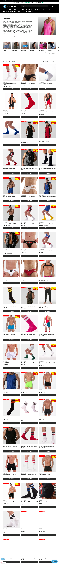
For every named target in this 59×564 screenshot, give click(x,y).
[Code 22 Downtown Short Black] (47, 407)
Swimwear (5, 50)
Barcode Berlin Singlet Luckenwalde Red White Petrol (46, 335)
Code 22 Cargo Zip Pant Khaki (26, 529)
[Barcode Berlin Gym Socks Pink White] (29, 323)
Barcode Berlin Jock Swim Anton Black (28, 83)
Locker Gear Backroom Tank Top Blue (9, 390)
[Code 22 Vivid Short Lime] (29, 380)
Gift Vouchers (10, 11)
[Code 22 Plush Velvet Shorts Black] (11, 491)
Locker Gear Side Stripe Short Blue (9, 196)
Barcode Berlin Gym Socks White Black (28, 223)
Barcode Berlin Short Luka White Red (9, 362)
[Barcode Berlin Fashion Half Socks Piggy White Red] (11, 72)
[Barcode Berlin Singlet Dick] (11, 101)
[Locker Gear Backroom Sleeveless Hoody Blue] (47, 185)
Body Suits (23, 50)
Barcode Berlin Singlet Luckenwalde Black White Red (46, 112)
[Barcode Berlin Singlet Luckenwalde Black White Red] (47, 101)
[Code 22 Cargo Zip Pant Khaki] (29, 519)
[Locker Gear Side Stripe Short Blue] (11, 185)
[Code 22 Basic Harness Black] (47, 268)
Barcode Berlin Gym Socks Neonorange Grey (47, 558)
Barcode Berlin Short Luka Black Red (9, 474)
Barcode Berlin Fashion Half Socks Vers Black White (47, 169)
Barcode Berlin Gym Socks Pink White (28, 334)
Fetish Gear (16, 9)
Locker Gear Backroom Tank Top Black (10, 446)
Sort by (10, 61)
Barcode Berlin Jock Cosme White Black (28, 558)
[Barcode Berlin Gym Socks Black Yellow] (11, 295)
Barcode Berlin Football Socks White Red (28, 474)
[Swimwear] (7, 45)
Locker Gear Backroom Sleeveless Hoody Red (47, 140)
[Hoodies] (16, 45)
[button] (55, 6)
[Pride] (43, 45)
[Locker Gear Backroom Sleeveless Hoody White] (29, 129)
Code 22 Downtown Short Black (45, 418)
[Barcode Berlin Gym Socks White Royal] (47, 72)
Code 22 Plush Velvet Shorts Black (9, 501)
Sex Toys (45, 9)
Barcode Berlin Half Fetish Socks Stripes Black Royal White (29, 502)
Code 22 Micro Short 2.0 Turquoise (9, 334)
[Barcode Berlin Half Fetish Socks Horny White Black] (11, 519)
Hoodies (14, 50)
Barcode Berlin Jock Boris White (9, 279)
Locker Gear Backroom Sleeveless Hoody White (28, 141)
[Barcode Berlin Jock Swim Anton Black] (29, 72)
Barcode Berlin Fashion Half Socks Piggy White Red (10, 84)
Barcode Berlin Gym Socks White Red (46, 250)
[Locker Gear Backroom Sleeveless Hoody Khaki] (29, 295)
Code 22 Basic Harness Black (44, 279)
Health (29, 11)
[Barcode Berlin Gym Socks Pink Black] (11, 547)
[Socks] (52, 45)
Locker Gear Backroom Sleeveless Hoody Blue (47, 196)
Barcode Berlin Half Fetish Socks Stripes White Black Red (46, 447)
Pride (40, 50)
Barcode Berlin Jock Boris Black (27, 250)
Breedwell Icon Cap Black (43, 501)
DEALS (19, 11)
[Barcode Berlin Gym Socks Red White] (11, 157)
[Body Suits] (25, 45)
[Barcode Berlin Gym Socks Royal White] (11, 129)
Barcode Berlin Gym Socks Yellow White (46, 223)
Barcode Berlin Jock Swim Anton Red (27, 279)
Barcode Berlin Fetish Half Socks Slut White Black (29, 419)
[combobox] (34, 6)
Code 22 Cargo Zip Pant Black (44, 306)
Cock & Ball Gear (38, 9)
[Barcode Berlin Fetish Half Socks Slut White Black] (29, 407)
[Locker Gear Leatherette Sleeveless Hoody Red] (29, 157)
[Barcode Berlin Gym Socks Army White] (29, 352)
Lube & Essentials (29, 9)
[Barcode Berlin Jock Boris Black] (29, 240)
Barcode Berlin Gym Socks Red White (9, 168)
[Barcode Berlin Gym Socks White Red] (47, 240)
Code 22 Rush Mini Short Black (44, 474)
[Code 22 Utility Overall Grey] (47, 519)
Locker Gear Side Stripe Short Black (9, 223)
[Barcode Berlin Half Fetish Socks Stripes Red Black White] (29, 435)
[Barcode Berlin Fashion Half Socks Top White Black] (47, 352)
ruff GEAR (22, 9)
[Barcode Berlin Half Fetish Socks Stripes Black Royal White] (29, 491)
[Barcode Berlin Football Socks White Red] (29, 463)
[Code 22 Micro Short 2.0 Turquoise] (11, 323)
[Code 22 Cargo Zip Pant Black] (47, 295)
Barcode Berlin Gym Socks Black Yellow (10, 306)
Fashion (10, 9)
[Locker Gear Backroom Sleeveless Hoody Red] (47, 129)
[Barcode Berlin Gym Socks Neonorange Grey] (47, 547)
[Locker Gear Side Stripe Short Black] (11, 213)
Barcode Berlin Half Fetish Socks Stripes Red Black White (29, 447)
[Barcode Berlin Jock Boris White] (11, 268)
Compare (43, 61)
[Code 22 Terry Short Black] (47, 380)
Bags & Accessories (33, 51)
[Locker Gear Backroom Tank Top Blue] (11, 380)
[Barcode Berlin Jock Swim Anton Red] (29, 268)
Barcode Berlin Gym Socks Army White (28, 362)
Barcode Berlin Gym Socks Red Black (27, 111)
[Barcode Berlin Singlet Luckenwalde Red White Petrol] (47, 323)
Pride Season (24, 11)
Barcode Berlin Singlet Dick (8, 111)
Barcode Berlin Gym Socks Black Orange (10, 418)
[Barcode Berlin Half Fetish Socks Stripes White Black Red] (47, 435)
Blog (32, 11)
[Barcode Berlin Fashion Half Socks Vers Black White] (47, 157)
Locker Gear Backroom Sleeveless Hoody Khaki (28, 307)
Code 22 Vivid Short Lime (25, 390)
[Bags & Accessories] (34, 45)
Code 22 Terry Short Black (44, 390)
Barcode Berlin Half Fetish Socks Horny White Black (11, 530)
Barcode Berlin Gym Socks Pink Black (9, 558)
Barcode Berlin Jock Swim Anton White (28, 196)
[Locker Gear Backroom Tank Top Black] (11, 435)
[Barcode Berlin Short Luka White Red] (11, 352)
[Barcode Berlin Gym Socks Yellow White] (47, 213)
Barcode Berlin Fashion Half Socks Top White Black (47, 363)
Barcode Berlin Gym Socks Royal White (10, 140)
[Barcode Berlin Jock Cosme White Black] (29, 547)
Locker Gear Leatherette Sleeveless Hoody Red (29, 169)
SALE (15, 11)
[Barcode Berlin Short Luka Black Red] (11, 463)
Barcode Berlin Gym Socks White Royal (46, 83)
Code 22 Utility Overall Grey (44, 529)
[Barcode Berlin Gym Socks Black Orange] (11, 407)
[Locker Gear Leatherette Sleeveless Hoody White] (11, 240)
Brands (4, 11)
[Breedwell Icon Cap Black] (47, 491)
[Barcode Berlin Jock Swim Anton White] (29, 185)
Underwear (5, 9)
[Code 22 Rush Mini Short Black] (47, 463)
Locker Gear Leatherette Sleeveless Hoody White (11, 251)
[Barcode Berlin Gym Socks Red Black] (29, 101)
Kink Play (50, 9)
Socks (49, 50)
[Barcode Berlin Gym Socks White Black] (29, 213)
